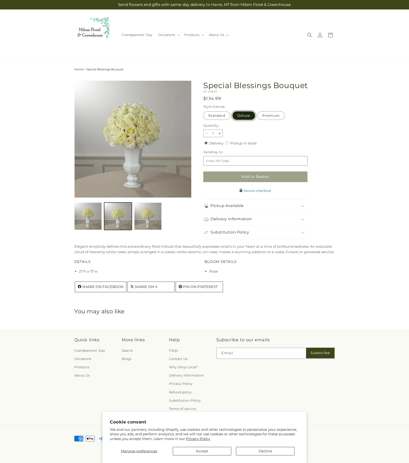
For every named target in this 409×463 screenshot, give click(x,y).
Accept (202, 451)
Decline (265, 451)
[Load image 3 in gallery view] (148, 216)
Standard (216, 115)
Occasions (82, 358)
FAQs (173, 350)
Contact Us (178, 358)
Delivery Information (186, 375)
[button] (168, 35)
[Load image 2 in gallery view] (118, 216)
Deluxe (243, 115)
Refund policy (180, 392)
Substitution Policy (185, 400)
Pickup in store (243, 143)
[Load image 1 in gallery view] (88, 216)
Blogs (126, 358)
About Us (82, 375)
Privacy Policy (198, 438)
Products (81, 367)
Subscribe (320, 353)
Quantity (210, 125)
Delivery (216, 143)
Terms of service (182, 408)
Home (78, 69)
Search (127, 350)
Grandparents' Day (89, 350)
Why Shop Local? (183, 367)
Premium (271, 115)
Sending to (220, 152)
